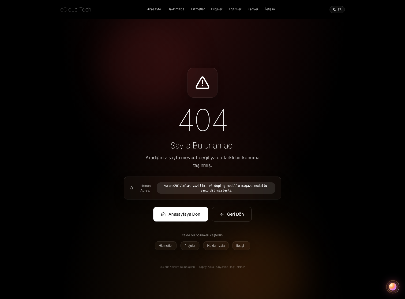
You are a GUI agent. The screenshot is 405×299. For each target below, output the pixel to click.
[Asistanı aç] (392, 286)
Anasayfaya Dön (184, 214)
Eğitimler (235, 9)
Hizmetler (198, 9)
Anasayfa (154, 9)
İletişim (270, 9)
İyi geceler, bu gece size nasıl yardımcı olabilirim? (366, 271)
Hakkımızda (176, 9)
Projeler (216, 9)
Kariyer (253, 9)
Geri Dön (235, 214)
